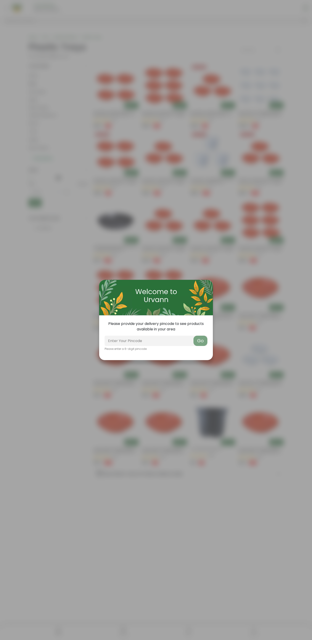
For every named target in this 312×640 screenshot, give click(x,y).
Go (200, 340)
